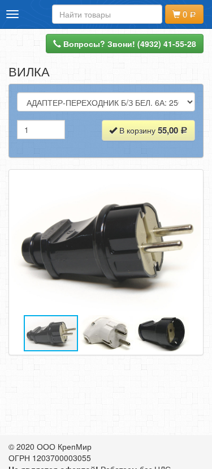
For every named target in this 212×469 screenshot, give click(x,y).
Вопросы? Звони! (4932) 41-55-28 (128, 43)
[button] (190, 243)
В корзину (147, 130)
